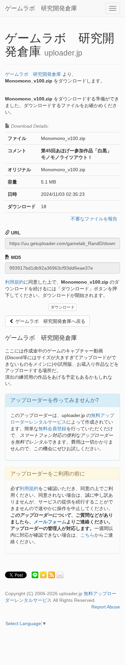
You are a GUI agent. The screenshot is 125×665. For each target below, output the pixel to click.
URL (15, 232)
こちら (87, 535)
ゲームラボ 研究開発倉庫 (41, 8)
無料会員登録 (52, 428)
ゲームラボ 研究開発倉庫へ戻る (49, 321)
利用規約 (14, 282)
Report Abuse (105, 606)
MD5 (15, 257)
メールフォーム (50, 521)
